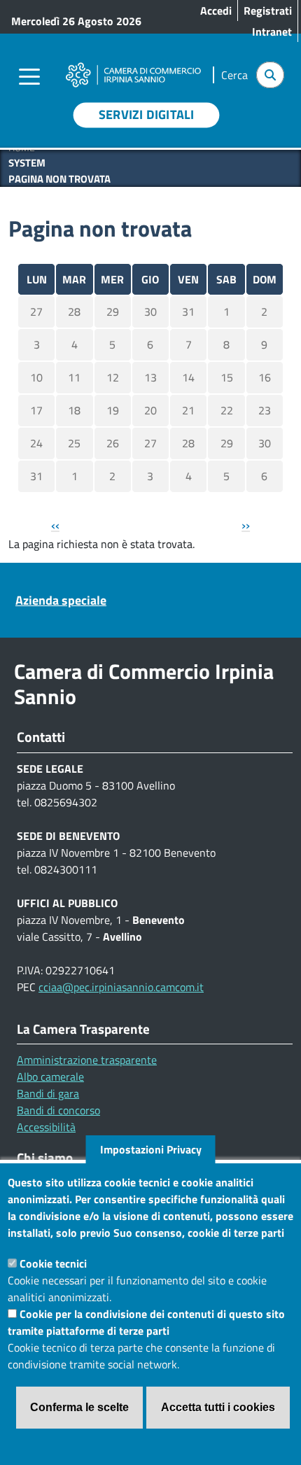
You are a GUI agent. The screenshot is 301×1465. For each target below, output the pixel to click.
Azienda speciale (60, 600)
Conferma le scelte (79, 1407)
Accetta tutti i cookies (218, 1407)
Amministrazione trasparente (87, 1059)
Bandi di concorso (58, 1110)
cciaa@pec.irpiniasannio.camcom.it (121, 987)
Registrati (268, 10)
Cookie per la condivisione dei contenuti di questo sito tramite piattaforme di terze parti (146, 1322)
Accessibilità (46, 1127)
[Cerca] (270, 75)
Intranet (272, 31)
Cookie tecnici (53, 1263)
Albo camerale (50, 1076)
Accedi (216, 10)
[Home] (133, 65)
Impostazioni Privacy (151, 1149)
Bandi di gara (48, 1093)
